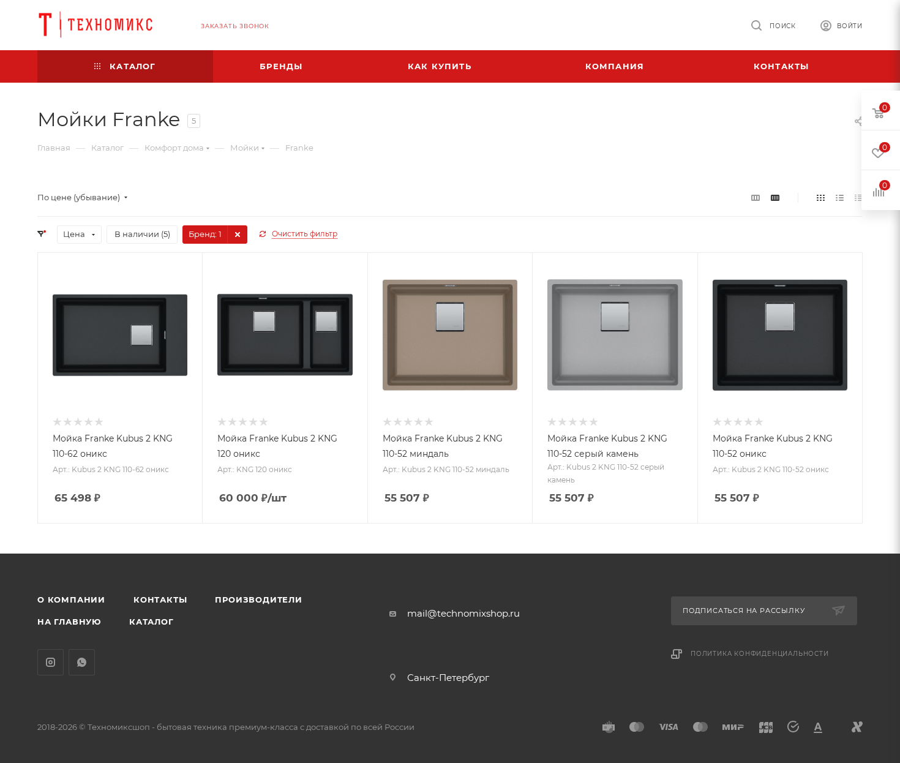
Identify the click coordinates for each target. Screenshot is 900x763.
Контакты (160, 599)
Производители (258, 599)
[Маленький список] (755, 197)
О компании (71, 599)
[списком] (839, 197)
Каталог (151, 621)
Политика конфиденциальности (760, 654)
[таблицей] (858, 197)
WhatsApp (82, 662)
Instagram (50, 662)
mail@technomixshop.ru (463, 613)
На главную (69, 621)
